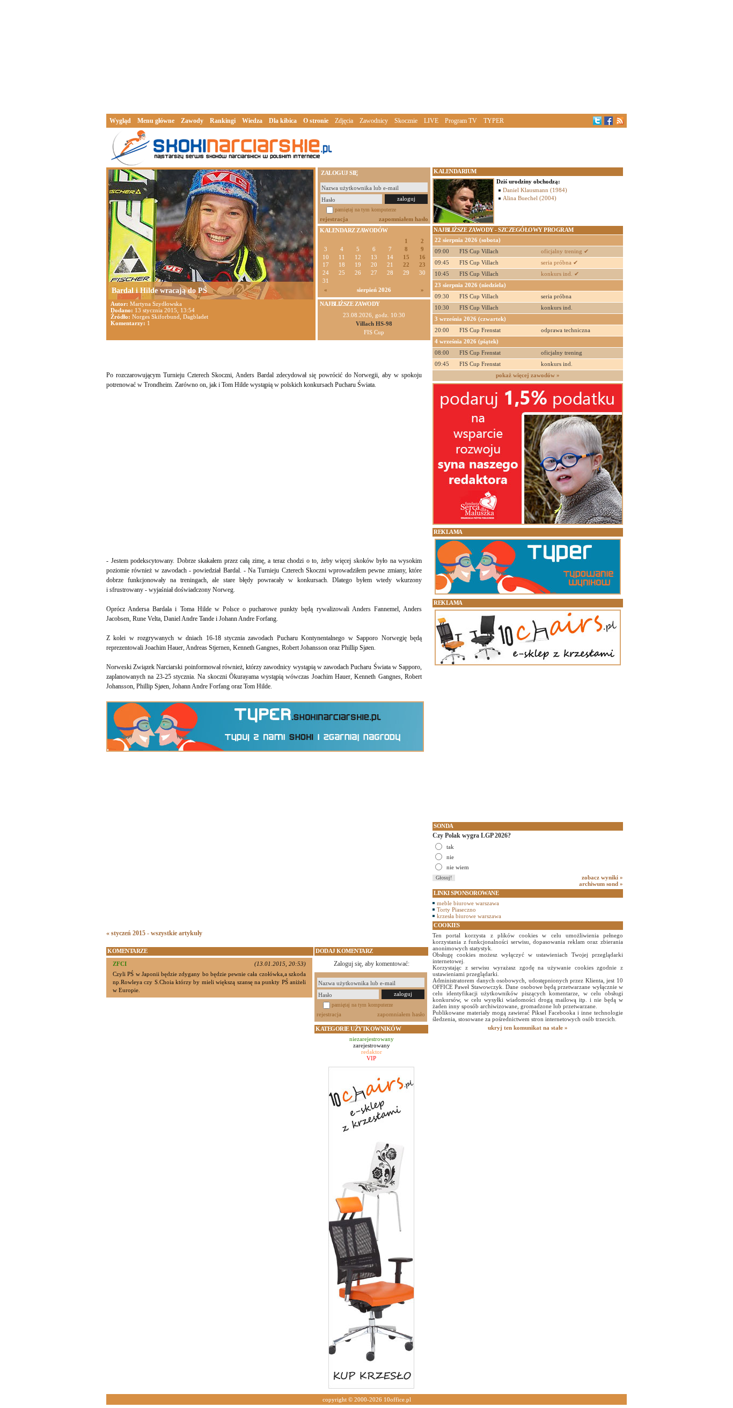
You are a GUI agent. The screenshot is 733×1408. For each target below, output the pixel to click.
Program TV (461, 120)
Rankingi (223, 120)
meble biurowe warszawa (468, 903)
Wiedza (252, 120)
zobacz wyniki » (602, 877)
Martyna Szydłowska (156, 303)
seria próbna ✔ (559, 262)
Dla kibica (283, 120)
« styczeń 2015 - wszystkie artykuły (154, 933)
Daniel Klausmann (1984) (535, 190)
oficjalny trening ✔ (565, 251)
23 (422, 265)
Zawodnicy (374, 120)
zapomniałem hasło (403, 219)
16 (422, 257)
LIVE (431, 120)
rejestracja (334, 219)
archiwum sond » (601, 884)
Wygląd (120, 120)
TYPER (493, 120)
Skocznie (405, 120)
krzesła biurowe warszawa (469, 916)
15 (406, 257)
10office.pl (397, 1399)
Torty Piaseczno (456, 909)
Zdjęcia (344, 120)
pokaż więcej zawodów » (528, 375)
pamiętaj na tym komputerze (365, 209)
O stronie (315, 120)
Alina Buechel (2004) (529, 198)
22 (406, 265)
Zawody (192, 120)
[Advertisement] (366, 55)
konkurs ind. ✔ (560, 273)
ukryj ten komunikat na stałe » (528, 1027)
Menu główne (155, 120)
